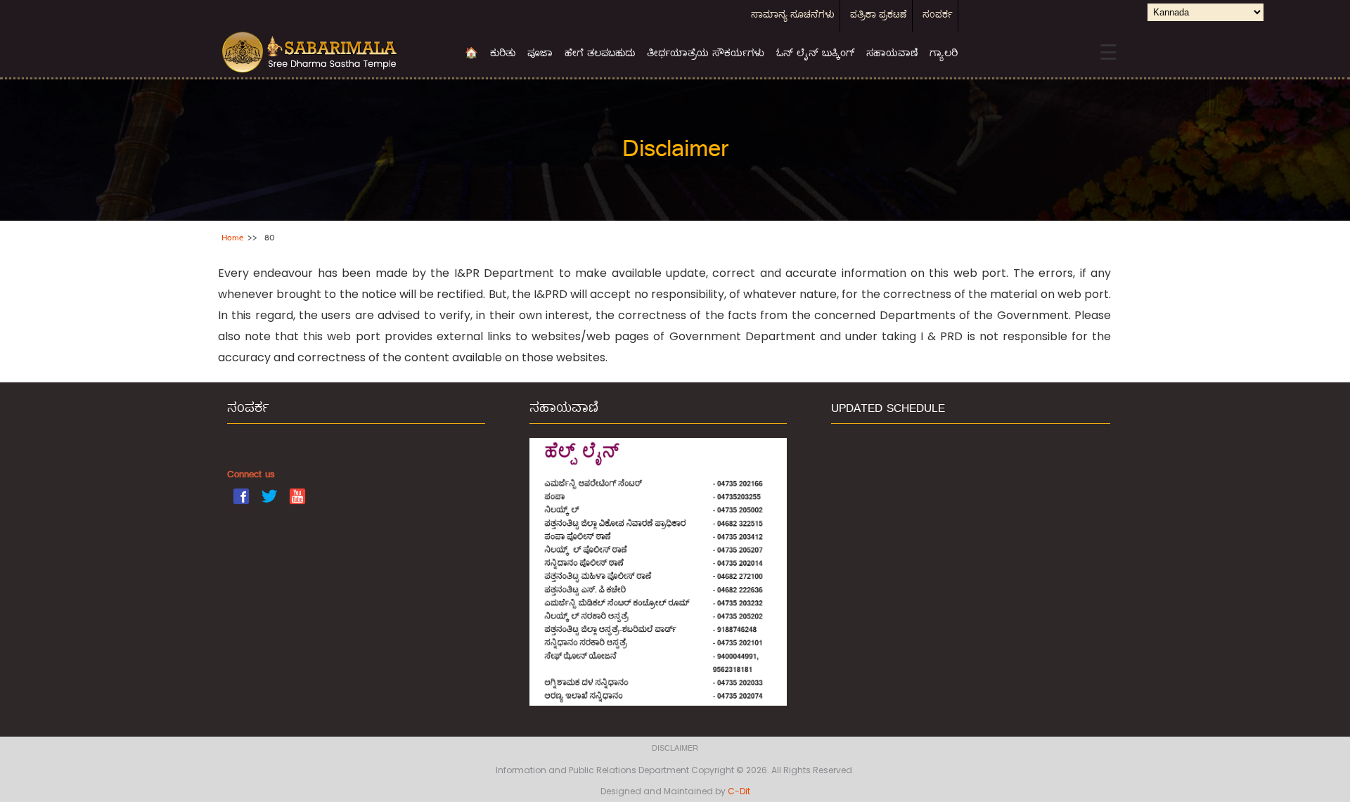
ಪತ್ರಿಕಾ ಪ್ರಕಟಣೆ (878, 16)
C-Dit (739, 791)
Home (232, 238)
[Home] (332, 53)
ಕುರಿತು (502, 54)
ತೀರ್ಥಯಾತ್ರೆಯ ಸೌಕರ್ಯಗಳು (705, 54)
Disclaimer (675, 749)
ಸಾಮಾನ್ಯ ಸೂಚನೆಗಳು (793, 16)
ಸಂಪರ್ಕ (937, 16)
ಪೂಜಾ (540, 54)
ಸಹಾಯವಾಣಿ (892, 54)
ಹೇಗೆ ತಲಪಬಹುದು (600, 54)
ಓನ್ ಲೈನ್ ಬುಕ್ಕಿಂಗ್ (815, 54)
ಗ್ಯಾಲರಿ (944, 54)
